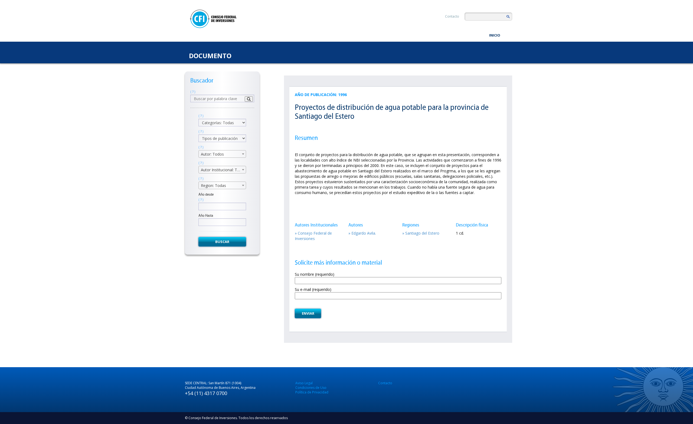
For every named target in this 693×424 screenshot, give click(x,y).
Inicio (494, 35)
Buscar (222, 241)
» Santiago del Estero (420, 233)
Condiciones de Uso (310, 387)
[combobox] (222, 154)
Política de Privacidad (311, 392)
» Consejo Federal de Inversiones (313, 236)
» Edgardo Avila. (362, 233)
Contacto (452, 16)
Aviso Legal (304, 383)
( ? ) (192, 92)
